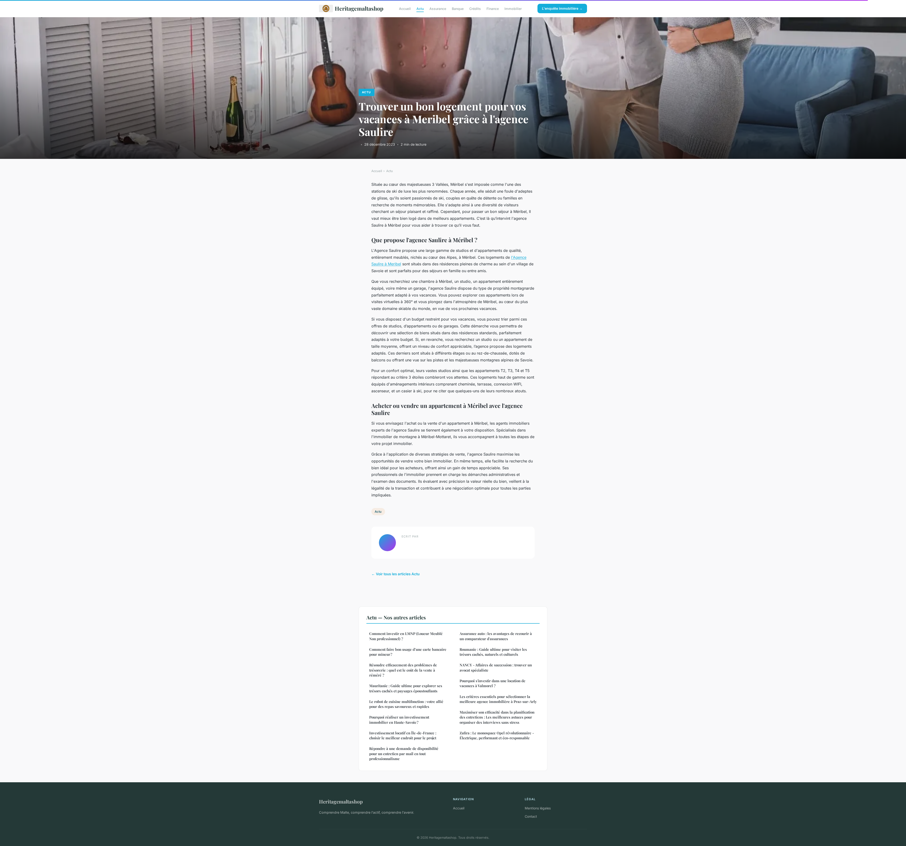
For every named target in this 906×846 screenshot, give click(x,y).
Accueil (405, 8)
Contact (531, 816)
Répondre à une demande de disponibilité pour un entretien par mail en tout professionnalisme (403, 753)
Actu (420, 8)
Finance (493, 8)
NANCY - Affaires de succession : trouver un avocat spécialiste (496, 667)
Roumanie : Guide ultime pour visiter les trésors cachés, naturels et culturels (493, 652)
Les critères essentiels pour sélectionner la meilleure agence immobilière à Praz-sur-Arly (498, 699)
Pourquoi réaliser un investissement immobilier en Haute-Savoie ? (399, 719)
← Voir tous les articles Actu (395, 574)
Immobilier (513, 8)
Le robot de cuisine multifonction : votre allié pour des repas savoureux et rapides (406, 704)
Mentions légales (538, 808)
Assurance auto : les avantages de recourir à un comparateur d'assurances (496, 636)
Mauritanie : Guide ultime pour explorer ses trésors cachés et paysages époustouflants (405, 688)
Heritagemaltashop (359, 8)
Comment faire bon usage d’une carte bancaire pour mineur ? (407, 652)
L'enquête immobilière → (562, 8)
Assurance (437, 8)
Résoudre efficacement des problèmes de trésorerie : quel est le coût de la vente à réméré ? (403, 670)
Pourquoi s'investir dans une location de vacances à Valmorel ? (492, 683)
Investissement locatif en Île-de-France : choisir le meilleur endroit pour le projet (402, 735)
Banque (458, 8)
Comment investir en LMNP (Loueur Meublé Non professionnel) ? (406, 636)
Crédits (475, 8)
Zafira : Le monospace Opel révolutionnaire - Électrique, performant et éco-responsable (497, 735)
